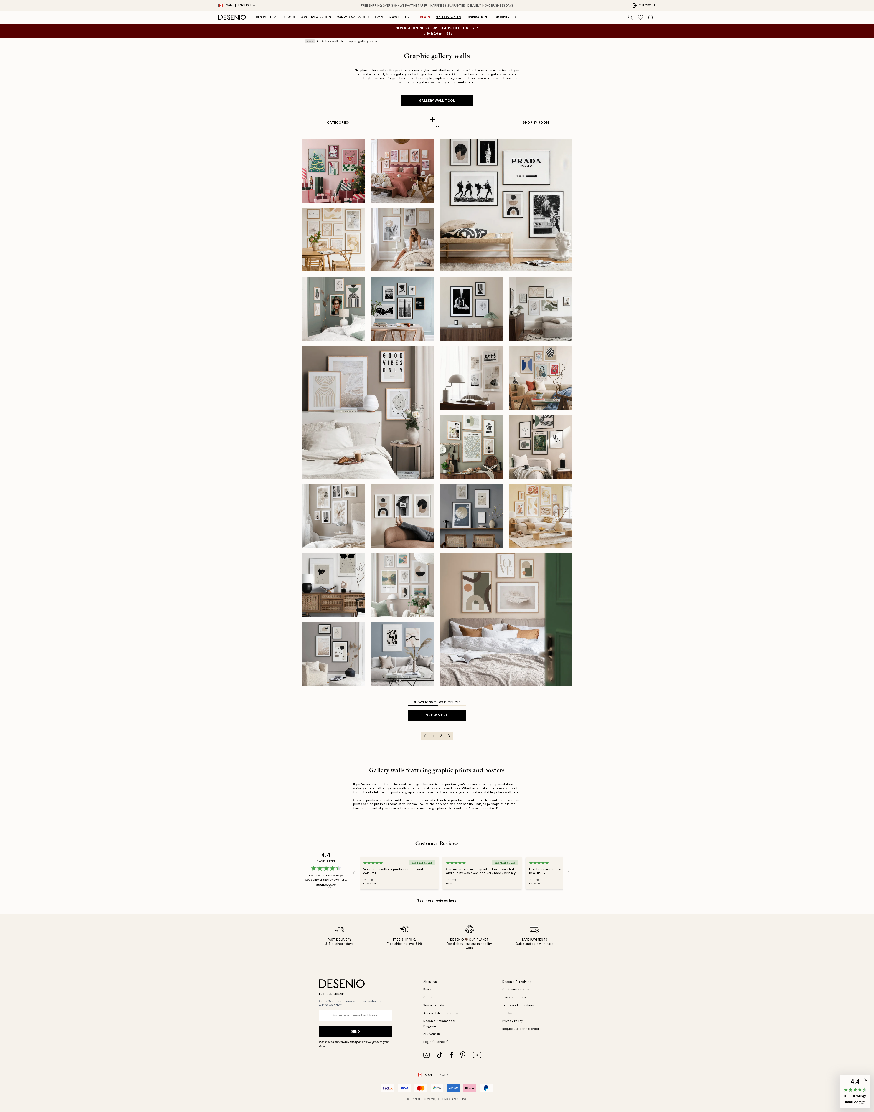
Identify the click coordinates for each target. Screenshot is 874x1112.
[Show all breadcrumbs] (310, 41)
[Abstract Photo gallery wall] (471, 309)
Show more (437, 715)
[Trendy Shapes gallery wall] (402, 516)
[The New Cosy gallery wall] (541, 516)
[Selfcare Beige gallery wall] (402, 240)
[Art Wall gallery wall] (402, 585)
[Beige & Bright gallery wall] (333, 516)
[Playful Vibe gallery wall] (402, 171)
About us (430, 982)
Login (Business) (436, 1042)
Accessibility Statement (441, 1013)
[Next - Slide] (568, 872)
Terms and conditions (518, 1005)
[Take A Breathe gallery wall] (471, 516)
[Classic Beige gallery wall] (541, 447)
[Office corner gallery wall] (471, 378)
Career (428, 997)
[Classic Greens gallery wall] (471, 447)
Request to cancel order (520, 1029)
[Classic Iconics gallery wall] (506, 205)
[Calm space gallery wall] (368, 412)
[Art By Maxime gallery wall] (333, 585)
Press (427, 989)
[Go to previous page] (425, 736)
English (244, 5)
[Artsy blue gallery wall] (402, 654)
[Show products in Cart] (650, 17)
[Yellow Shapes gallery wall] (333, 240)
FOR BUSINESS (504, 17)
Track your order (514, 997)
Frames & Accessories (394, 17)
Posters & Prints (315, 17)
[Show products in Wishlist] (640, 17)
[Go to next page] (449, 736)
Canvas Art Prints (353, 17)
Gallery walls (448, 17)
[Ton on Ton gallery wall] (541, 309)
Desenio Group (449, 1099)
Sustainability (433, 1005)
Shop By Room (536, 122)
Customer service (515, 989)
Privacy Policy (348, 1042)
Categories (338, 122)
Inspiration (477, 17)
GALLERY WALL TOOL (437, 101)
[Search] (630, 17)
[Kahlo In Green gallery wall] (333, 309)
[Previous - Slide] (354, 872)
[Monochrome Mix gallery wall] (402, 309)
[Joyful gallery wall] (333, 171)
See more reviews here (437, 900)
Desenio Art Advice (516, 982)
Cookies (508, 1013)
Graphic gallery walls (361, 41)
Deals (425, 17)
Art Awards (431, 1034)
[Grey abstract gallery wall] (333, 654)
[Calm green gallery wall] (506, 619)
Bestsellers (267, 17)
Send (355, 1031)
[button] (441, 119)
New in (289, 17)
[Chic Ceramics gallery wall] (541, 378)
